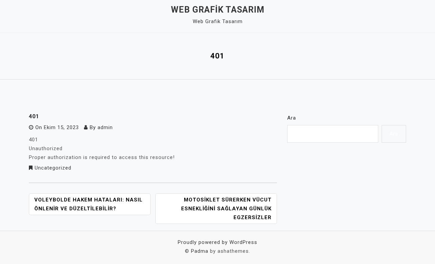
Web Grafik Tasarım (217, 10)
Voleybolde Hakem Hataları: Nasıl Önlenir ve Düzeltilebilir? (88, 204)
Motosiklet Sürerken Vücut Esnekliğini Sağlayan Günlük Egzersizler (226, 209)
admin (105, 127)
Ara (291, 118)
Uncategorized (53, 168)
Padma (199, 251)
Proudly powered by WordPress (217, 242)
